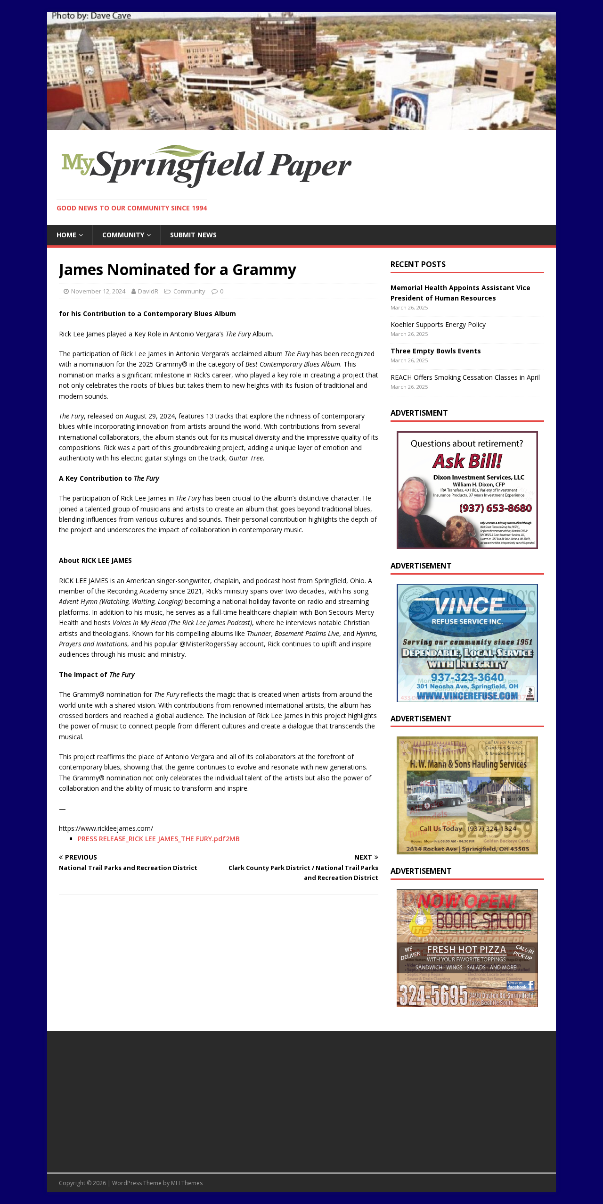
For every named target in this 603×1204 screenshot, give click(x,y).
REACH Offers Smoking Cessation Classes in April (465, 377)
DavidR (148, 291)
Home (66, 234)
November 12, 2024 (98, 291)
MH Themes (187, 1183)
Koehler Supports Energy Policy (438, 324)
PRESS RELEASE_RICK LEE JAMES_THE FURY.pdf (152, 838)
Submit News (193, 234)
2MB (233, 838)
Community (123, 234)
